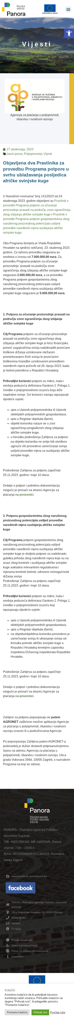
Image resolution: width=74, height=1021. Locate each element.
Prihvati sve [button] (40, 1012)
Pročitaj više (57, 1012)
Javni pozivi (15, 153)
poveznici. (27, 494)
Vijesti (48, 153)
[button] (69, 33)
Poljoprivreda (33, 153)
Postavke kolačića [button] (17, 1012)
